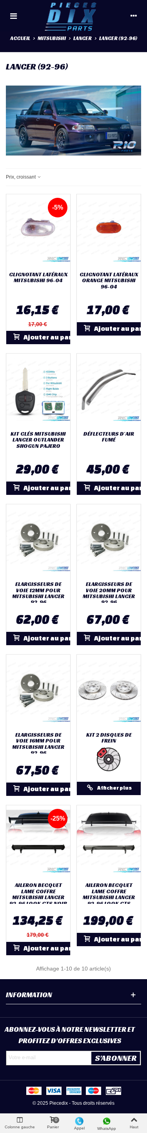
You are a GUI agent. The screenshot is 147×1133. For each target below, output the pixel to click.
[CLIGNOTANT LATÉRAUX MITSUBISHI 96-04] (38, 230)
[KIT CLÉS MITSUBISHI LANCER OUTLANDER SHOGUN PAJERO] (38, 390)
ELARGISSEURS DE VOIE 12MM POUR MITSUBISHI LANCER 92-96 (38, 593)
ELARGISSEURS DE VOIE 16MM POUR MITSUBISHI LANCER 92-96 (38, 744)
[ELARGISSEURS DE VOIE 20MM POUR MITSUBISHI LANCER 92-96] (109, 540)
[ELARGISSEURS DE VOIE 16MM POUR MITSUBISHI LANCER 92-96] (38, 691)
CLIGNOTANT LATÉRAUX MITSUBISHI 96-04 (38, 278)
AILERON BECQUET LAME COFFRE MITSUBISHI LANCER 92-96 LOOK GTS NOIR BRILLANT (38, 897)
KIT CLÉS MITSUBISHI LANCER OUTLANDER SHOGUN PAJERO (38, 440)
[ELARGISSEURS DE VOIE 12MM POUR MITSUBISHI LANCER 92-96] (38, 540)
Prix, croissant (21, 177)
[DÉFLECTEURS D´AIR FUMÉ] (109, 390)
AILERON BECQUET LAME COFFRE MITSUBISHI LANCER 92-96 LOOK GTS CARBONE (109, 897)
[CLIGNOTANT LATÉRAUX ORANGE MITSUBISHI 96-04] (109, 230)
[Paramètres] (133, 15)
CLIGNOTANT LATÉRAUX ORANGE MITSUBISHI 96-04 (109, 281)
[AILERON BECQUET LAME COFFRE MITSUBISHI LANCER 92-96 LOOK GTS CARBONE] (109, 841)
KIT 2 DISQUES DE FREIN (109, 738)
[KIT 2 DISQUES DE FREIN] (109, 691)
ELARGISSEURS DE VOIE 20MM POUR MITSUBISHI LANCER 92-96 (109, 593)
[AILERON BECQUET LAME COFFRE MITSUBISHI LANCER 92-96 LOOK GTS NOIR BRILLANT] (38, 841)
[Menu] (13, 15)
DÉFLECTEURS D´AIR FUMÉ (108, 437)
